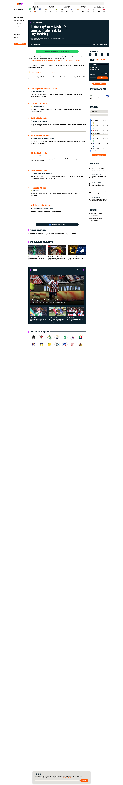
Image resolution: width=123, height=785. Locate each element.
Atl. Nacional (97, 128)
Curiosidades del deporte (19, 20)
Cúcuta (96, 138)
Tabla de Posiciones (18, 12)
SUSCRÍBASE (21, 43)
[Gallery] (57, 341)
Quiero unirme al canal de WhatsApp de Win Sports (58, 51)
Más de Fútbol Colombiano (41, 241)
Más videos (79, 270)
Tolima (96, 125)
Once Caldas (98, 146)
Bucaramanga (97, 133)
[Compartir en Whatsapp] (102, 54)
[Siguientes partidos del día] (107, 9)
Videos (34, 269)
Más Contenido (17, 26)
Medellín (96, 130)
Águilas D (97, 135)
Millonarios (98, 143)
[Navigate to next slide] (84, 341)
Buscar (20, 40)
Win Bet (15, 15)
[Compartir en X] (96, 54)
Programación (17, 29)
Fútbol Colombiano (18, 9)
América (96, 120)
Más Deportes (17, 34)
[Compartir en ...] (108, 54)
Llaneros (96, 123)
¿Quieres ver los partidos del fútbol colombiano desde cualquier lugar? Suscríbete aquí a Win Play (54, 60)
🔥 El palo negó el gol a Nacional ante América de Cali (42, 72)
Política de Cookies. (67, 778)
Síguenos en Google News (58, 225)
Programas (16, 37)
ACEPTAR (84, 780)
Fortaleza (97, 148)
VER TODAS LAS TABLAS (99, 155)
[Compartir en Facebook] (90, 54)
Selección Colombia (18, 23)
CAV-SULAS (16, 32)
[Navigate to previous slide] (30, 341)
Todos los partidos (99, 83)
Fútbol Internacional (18, 17)
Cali (96, 141)
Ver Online (101, 77)
